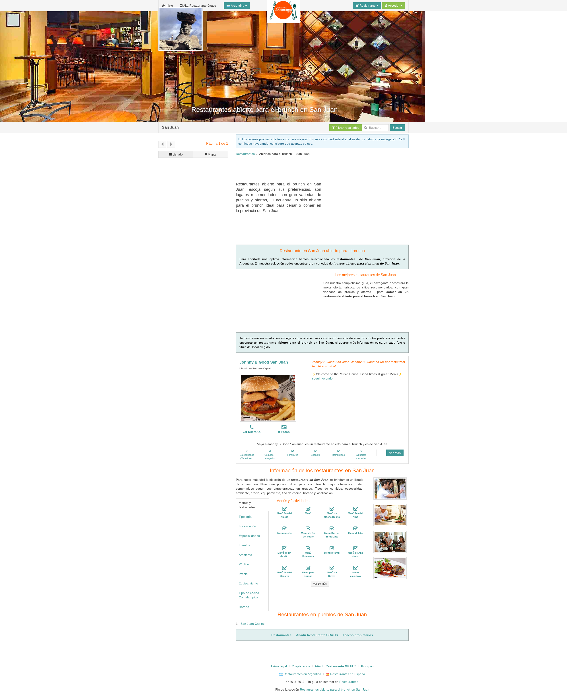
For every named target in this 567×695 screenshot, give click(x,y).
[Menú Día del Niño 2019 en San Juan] (355, 509)
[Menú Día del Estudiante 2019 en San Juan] (332, 528)
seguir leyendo (322, 378)
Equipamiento (248, 583)
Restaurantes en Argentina (302, 674)
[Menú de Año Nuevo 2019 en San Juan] (355, 548)
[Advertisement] (316, 170)
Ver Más (395, 453)
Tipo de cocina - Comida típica (250, 595)
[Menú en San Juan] (308, 509)
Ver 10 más (320, 583)
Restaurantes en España (347, 674)
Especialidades (249, 535)
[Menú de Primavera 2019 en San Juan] (308, 548)
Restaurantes (245, 154)
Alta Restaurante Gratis (199, 5)
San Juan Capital (252, 623)
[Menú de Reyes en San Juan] (332, 568)
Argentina (237, 5)
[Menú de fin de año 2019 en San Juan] (284, 548)
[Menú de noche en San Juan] (284, 528)
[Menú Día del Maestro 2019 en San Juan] (284, 568)
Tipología (245, 516)
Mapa (211, 154)
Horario (244, 607)
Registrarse (368, 5)
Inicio (169, 5)
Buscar (397, 127)
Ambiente (245, 555)
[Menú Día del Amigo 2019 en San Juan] (284, 509)
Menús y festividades (247, 505)
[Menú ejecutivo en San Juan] (355, 568)
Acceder (393, 5)
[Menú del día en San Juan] (355, 528)
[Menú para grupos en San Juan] (308, 568)
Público (244, 564)
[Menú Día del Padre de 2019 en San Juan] (308, 528)
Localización (247, 526)
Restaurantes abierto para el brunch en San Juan (334, 689)
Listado (177, 154)
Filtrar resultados (347, 127)
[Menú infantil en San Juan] (332, 548)
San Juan (170, 127)
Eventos (244, 545)
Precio (243, 574)
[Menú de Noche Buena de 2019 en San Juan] (332, 509)
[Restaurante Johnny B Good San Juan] (268, 398)
